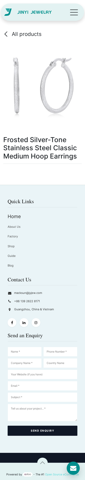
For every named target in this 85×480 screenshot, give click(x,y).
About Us (14, 226)
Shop (11, 246)
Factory (13, 236)
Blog (11, 265)
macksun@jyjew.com (28, 293)
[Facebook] (12, 322)
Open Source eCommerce (62, 474)
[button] (42, 463)
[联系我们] (73, 468)
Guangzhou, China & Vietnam (34, 309)
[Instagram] (36, 322)
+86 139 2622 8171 (27, 301)
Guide (12, 256)
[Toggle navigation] (74, 12)
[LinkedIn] (24, 322)
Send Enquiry (42, 430)
